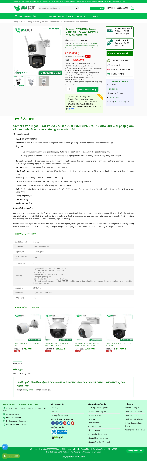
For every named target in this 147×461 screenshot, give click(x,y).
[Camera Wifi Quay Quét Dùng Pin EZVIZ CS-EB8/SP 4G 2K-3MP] (88, 327)
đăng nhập (28, 390)
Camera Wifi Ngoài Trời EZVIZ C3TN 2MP (26, 344)
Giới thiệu (62, 16)
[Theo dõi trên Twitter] (61, 423)
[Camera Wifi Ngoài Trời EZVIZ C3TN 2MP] (27, 327)
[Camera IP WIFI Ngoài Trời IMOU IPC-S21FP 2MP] (119, 327)
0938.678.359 (113, 97)
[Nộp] (76, 8)
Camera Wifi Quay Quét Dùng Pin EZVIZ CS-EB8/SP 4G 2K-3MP (87, 344)
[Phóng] (16, 72)
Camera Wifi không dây (90, 46)
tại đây (71, 109)
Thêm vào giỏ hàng (87, 89)
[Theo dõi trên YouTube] (72, 423)
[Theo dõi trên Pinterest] (65, 423)
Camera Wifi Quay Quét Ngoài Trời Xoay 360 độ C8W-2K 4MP (57, 344)
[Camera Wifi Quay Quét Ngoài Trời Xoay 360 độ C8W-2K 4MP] (58, 327)
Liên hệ (96, 16)
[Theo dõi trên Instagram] (57, 423)
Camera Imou (56, 22)
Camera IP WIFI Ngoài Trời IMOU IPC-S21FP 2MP (119, 344)
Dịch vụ (70, 16)
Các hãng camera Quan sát (36, 22)
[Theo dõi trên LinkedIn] (68, 423)
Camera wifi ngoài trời (72, 48)
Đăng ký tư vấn (97, 8)
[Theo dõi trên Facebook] (53, 423)
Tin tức (86, 16)
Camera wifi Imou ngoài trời (76, 22)
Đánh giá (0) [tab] (17, 364)
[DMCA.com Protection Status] (58, 437)
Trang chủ (52, 16)
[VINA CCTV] (24, 8)
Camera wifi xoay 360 (86, 48)
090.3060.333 (113, 89)
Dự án (79, 16)
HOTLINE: (117, 8)
